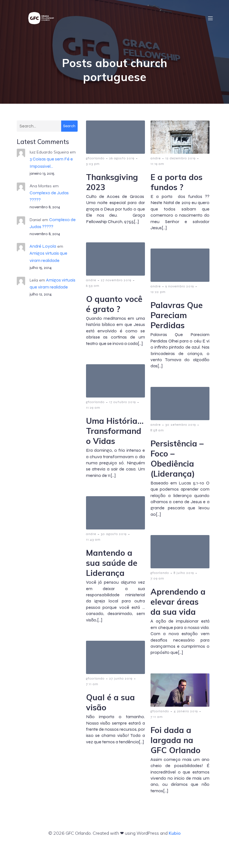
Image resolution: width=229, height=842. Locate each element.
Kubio (175, 833)
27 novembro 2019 (116, 280)
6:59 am (92, 286)
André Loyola (43, 246)
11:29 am (93, 408)
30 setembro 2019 (180, 425)
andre (156, 158)
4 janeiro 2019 (186, 711)
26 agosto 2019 (121, 158)
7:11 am (92, 684)
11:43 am (93, 539)
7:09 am (157, 578)
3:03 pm (93, 164)
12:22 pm (158, 292)
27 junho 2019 (120, 678)
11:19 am (157, 164)
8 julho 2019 (184, 573)
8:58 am (157, 430)
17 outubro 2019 (122, 402)
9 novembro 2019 (179, 286)
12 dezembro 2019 (180, 158)
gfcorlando (95, 158)
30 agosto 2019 (114, 534)
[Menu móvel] (210, 18)
